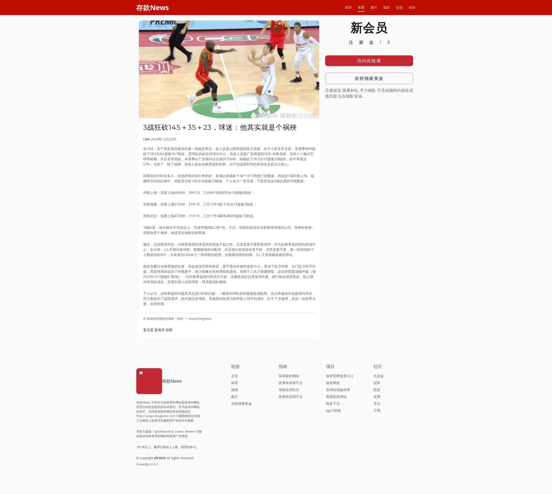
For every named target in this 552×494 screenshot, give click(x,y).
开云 (376, 403)
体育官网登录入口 (340, 376)
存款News (152, 7)
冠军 (376, 382)
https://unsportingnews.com (155, 416)
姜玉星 (148, 329)
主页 (234, 376)
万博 (376, 410)
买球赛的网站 (289, 376)
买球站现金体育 (338, 389)
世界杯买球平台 (291, 382)
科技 (412, 7)
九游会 (378, 376)
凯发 (376, 389)
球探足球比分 (289, 389)
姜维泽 (159, 329)
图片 (374, 7)
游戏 (399, 7)
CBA (146, 139)
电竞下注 (333, 403)
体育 (361, 7)
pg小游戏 (333, 410)
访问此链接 (369, 61)
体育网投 (333, 382)
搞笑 (386, 7)
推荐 (348, 7)
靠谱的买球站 (336, 396)
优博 (376, 396)
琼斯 (169, 329)
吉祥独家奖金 (369, 78)
